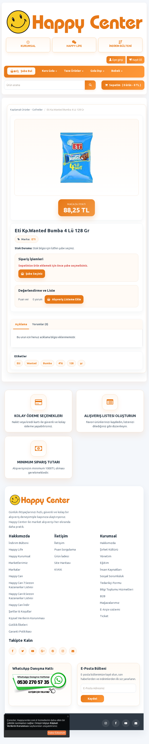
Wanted (32, 363)
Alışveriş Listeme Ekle (66, 299)
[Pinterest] (53, 651)
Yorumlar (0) (40, 324)
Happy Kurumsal (19, 556)
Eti (18, 363)
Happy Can (16, 576)
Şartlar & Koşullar (20, 611)
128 (71, 363)
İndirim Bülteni (18, 543)
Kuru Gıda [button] (48, 70)
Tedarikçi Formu (110, 582)
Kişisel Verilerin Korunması (27, 618)
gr (81, 363)
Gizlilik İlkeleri (18, 624)
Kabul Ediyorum (56, 732)
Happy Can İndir (19, 604)
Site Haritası (62, 562)
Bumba (47, 363)
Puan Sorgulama (65, 549)
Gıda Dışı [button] (96, 70)
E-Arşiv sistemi (110, 609)
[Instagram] (63, 651)
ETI (34, 239)
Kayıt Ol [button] (137, 59)
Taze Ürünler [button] (73, 70)
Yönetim (105, 556)
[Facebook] (12, 651)
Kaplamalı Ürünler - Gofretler (26, 109)
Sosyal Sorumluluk (112, 576)
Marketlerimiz (18, 562)
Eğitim (104, 562)
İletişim (59, 543)
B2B (102, 596)
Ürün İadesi (61, 556)
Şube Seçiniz (34, 273)
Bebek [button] (116, 70)
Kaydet (92, 698)
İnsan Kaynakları (111, 569)
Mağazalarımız (109, 602)
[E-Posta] (73, 651)
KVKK (58, 569)
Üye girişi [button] (117, 59)
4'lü (60, 363)
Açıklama (21, 324)
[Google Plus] (43, 651)
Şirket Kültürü (109, 549)
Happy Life (16, 549)
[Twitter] (22, 651)
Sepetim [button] (125, 85)
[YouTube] (33, 651)
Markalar (14, 569)
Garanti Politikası (20, 631)
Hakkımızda (108, 543)
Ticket (104, 616)
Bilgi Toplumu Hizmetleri (116, 589)
